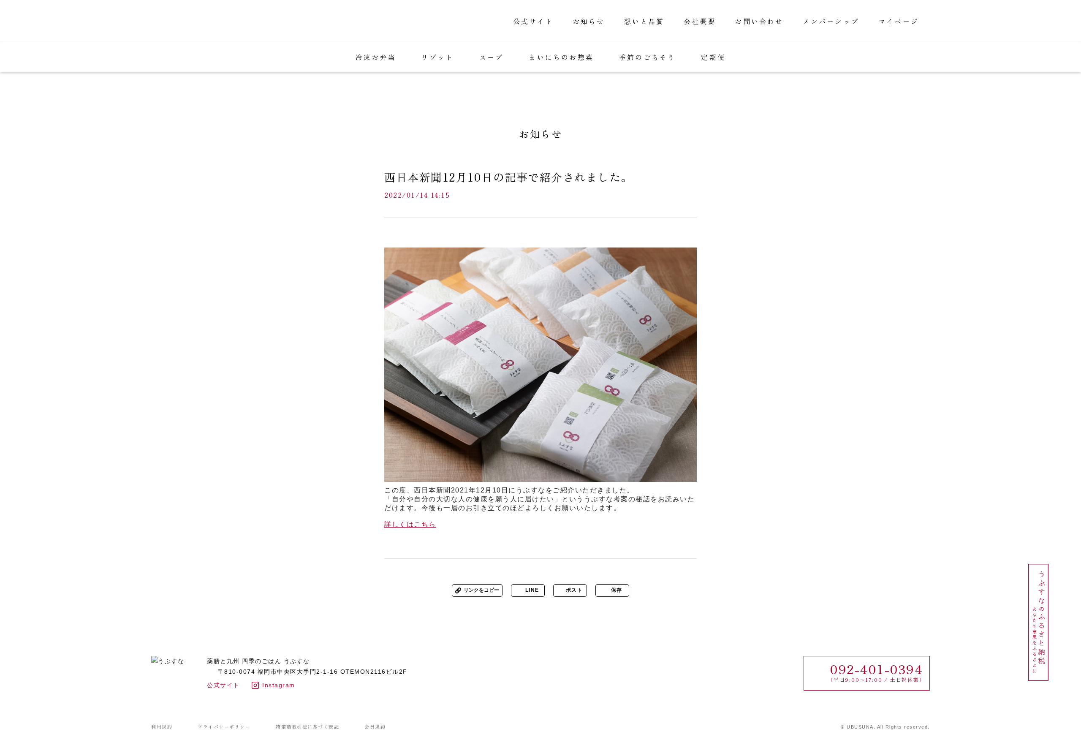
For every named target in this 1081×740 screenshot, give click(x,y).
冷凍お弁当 (376, 57)
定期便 (713, 57)
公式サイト (533, 21)
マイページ (898, 21)
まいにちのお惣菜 (561, 57)
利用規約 (161, 726)
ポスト (574, 590)
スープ (491, 57)
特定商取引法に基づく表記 (307, 726)
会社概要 (700, 21)
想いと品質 (644, 21)
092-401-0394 (876, 668)
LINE (532, 590)
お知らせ (589, 21)
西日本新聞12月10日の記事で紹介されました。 (508, 177)
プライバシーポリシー (224, 726)
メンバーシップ (831, 21)
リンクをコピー (481, 590)
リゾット (437, 57)
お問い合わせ (759, 21)
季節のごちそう (647, 57)
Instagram (278, 685)
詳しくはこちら (410, 524)
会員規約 (375, 726)
